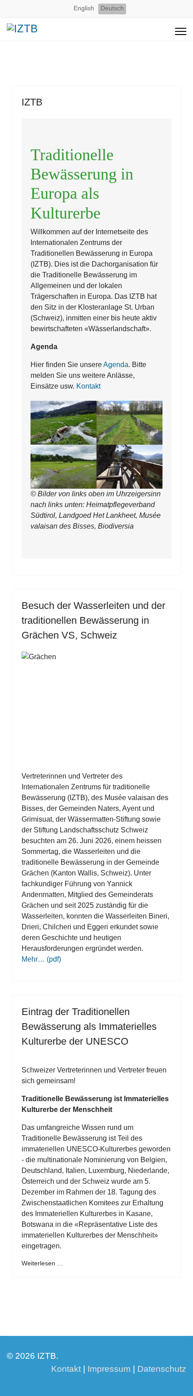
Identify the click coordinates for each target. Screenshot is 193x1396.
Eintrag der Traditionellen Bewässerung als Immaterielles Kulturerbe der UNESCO (89, 1026)
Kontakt (88, 386)
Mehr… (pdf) (41, 959)
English (84, 8)
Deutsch (112, 8)
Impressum (109, 1369)
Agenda (115, 364)
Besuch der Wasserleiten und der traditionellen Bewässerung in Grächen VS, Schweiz (93, 620)
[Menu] (180, 31)
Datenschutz (161, 1369)
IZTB (32, 102)
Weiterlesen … (42, 1263)
